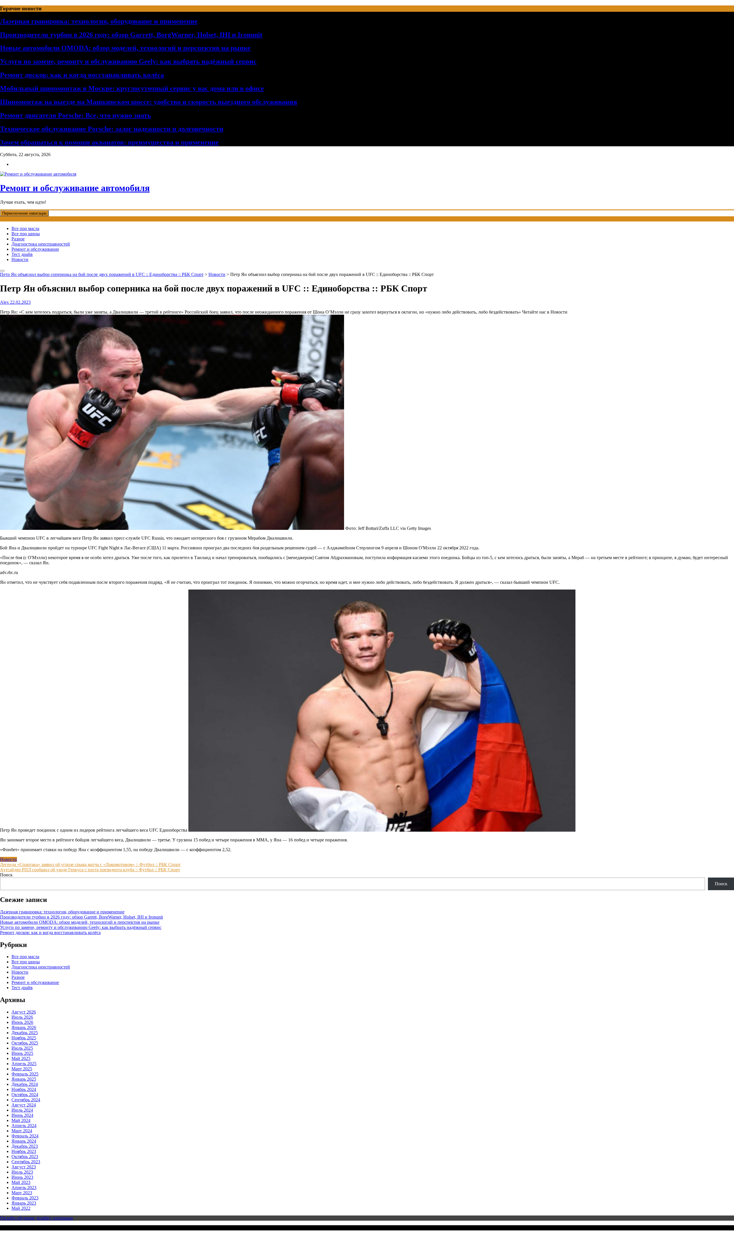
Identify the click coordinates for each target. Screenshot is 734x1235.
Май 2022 (20, 1208)
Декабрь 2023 (24, 1146)
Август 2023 (23, 1166)
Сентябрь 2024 (25, 1099)
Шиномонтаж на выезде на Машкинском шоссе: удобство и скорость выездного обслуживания (148, 102)
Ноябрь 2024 (23, 1089)
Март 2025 (21, 1068)
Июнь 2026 (22, 1022)
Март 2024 (21, 1130)
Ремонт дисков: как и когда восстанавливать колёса (82, 75)
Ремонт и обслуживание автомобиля (75, 188)
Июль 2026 (22, 1017)
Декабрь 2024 (24, 1084)
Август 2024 (23, 1104)
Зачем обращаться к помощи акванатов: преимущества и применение (109, 142)
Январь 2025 (23, 1079)
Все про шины (25, 233)
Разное (18, 238)
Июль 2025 (22, 1048)
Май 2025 (20, 1058)
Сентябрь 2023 (25, 1161)
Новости (19, 259)
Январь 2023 (23, 1203)
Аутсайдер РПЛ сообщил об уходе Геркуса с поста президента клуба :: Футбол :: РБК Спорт (90, 869)
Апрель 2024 (23, 1125)
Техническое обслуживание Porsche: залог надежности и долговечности (111, 129)
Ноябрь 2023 (23, 1151)
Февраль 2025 (24, 1073)
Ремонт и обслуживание (35, 249)
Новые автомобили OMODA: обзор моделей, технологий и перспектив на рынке (125, 48)
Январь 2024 (23, 1141)
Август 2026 (23, 1012)
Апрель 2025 (23, 1063)
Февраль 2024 (24, 1135)
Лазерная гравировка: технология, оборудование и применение (99, 21)
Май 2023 (20, 1182)
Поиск (6, 874)
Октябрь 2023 (24, 1156)
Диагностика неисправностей (40, 244)
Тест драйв (22, 254)
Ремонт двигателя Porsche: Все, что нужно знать (75, 115)
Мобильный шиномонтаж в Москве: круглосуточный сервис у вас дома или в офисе (132, 88)
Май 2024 (20, 1120)
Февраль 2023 (24, 1197)
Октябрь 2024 (24, 1094)
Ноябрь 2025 (23, 1037)
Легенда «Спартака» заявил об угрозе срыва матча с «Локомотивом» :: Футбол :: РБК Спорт (90, 864)
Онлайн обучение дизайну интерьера (36, 1217)
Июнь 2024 (22, 1115)
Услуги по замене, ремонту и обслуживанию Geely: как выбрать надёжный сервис (128, 61)
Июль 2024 (22, 1110)
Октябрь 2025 (24, 1042)
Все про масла (25, 228)
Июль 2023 (22, 1172)
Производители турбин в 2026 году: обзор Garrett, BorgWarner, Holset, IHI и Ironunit (131, 34)
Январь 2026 (23, 1027)
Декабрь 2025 (24, 1032)
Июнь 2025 (22, 1053)
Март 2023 (21, 1192)
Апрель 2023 (23, 1187)
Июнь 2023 (22, 1177)
